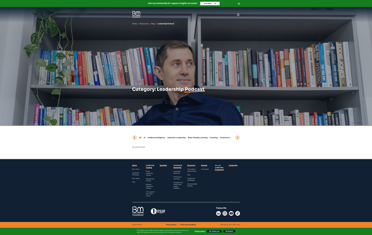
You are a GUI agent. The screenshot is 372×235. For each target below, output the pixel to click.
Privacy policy (200, 231)
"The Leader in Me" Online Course (150, 194)
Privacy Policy (171, 225)
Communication (226, 138)
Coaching (214, 138)
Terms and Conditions (188, 225)
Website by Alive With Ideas (230, 225)
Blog (153, 24)
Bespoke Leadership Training (149, 186)
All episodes (205, 169)
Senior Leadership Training (149, 173)
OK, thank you (214, 231)
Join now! (208, 3)
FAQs (133, 182)
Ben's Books (136, 178)
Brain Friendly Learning (198, 138)
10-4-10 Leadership (219, 167)
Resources (144, 24)
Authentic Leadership (176, 138)
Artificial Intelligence (156, 138)
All (140, 138)
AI (144, 138)
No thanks (229, 231)
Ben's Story (135, 169)
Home (134, 24)
